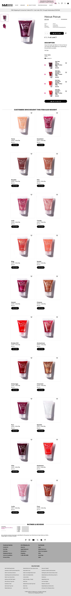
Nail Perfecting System (9, 568)
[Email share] (54, 37)
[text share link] (56, 37)
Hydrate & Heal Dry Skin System (48, 570)
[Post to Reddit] (50, 37)
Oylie (39, 557)
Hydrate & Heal (8, 583)
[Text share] (56, 37)
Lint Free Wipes (45, 581)
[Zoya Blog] (41, 540)
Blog (51, 5)
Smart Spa (40, 555)
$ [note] (57, 67)
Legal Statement (24, 549)
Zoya (39, 547)
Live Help (5, 549)
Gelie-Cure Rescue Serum (10, 572)
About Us (23, 547)
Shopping (23, 553)
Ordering (5, 551)
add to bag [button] (55, 33)
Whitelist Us (23, 551)
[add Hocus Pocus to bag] (66, 33)
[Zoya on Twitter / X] (37, 540)
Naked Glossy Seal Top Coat (29, 583)
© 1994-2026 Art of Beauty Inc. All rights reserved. (35, 592)
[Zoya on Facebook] (25, 540)
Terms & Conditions (7, 555)
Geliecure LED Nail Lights (10, 579)
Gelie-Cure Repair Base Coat (29, 572)
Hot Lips (46, 50)
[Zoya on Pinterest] (45, 540)
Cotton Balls (26, 577)
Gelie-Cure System (42, 551)
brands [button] (23, 5)
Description (50, 43)
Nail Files (25, 581)
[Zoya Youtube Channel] (33, 540)
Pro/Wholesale (42, 5)
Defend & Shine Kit (46, 583)
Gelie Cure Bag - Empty (28, 579)
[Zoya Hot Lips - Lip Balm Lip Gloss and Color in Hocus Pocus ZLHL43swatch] (4, 26)
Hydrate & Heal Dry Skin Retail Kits (12, 570)
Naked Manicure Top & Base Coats (30, 568)
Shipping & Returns (7, 553)
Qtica (39, 553)
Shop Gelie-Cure (26, 570)
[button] (7, 5)
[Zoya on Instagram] (29, 540)
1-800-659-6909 (24, 555)
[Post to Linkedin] (52, 37)
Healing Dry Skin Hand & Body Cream (49, 572)
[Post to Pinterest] (48, 37)
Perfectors (44, 577)
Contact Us (5, 547)
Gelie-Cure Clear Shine (9, 577)
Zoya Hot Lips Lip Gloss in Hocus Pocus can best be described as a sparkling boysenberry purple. (56, 46)
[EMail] (54, 37)
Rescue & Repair (45, 568)
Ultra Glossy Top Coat (9, 581)
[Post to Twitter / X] (46, 37)
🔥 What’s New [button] (31, 5)
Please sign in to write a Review (7, 528)
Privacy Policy (6, 557)
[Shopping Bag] (68, 3)
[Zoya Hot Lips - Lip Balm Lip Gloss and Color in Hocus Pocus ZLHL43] (4, 18)
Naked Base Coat (45, 579)
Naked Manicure (42, 549)
